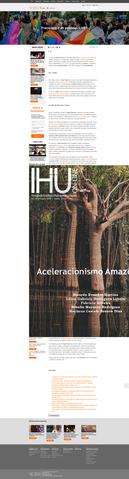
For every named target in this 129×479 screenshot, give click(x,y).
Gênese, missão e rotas (34, 450)
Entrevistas (54, 452)
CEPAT (30, 455)
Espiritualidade (75, 1)
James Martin (65, 63)
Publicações (60, 1)
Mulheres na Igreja (90, 463)
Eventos (67, 1)
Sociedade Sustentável (45, 457)
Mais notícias (55, 450)
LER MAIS (34, 65)
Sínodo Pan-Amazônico (91, 461)
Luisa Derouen (71, 316)
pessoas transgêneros (67, 338)
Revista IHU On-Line (67, 452)
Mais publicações (67, 450)
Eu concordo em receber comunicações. (38, 128)
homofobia (51, 159)
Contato (83, 1)
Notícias (53, 1)
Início (32, 1)
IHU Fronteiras (43, 454)
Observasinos (43, 450)
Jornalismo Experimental (57, 455)
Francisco (88, 159)
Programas (46, 1)
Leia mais (33, 341)
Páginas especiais (56, 454)
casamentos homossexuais (88, 57)
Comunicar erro (53, 415)
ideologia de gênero (62, 184)
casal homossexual (54, 124)
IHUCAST (54, 457)
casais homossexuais (84, 116)
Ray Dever (57, 324)
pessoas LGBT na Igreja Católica (59, 93)
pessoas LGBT (63, 82)
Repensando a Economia (45, 455)
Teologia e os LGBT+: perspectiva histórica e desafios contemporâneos (71, 381)
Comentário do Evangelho (91, 450)
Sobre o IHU (38, 1)
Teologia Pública (44, 452)
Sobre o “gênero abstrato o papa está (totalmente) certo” (67, 403)
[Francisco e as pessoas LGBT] (59, 47)
